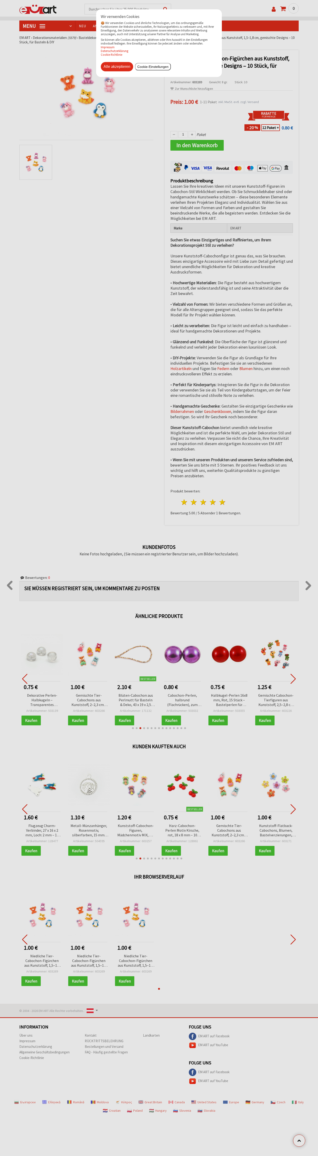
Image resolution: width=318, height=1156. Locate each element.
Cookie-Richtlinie (111, 54)
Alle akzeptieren (117, 67)
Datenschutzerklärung (114, 51)
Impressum (108, 47)
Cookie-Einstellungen (153, 67)
